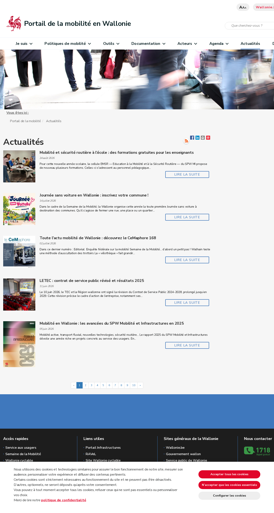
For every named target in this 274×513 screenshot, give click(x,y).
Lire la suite (187, 174)
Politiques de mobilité (65, 43)
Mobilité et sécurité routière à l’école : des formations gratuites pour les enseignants (117, 152)
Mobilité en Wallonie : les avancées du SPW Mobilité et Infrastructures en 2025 (112, 323)
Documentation (145, 43)
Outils (109, 43)
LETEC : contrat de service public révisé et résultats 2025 (92, 280)
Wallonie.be (175, 448)
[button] (203, 138)
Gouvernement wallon (183, 454)
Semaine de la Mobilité (23, 454)
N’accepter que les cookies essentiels (229, 485)
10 (133, 385)
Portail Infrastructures (103, 448)
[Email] (208, 138)
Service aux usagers (20, 448)
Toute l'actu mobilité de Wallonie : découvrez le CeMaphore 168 (98, 237)
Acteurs (184, 43)
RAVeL (91, 454)
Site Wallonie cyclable (103, 460)
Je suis (22, 43)
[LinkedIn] (197, 138)
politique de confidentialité (63, 500)
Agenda (216, 43)
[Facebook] (192, 138)
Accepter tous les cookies (229, 474)
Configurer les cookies (229, 496)
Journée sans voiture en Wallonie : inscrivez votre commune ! (94, 195)
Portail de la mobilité (25, 121)
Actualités (250, 43)
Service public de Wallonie (186, 460)
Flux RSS (186, 141)
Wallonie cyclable (19, 460)
